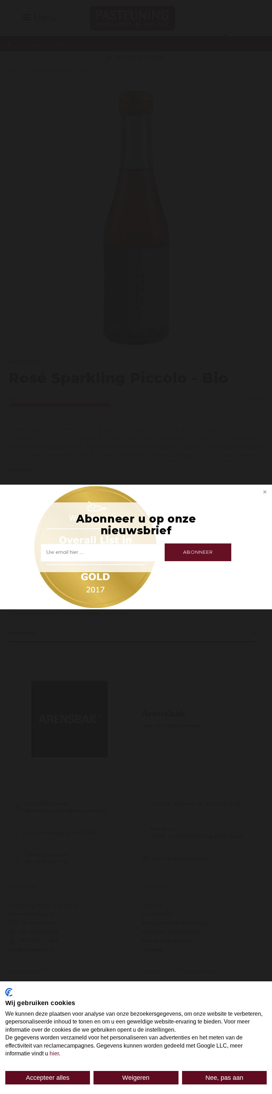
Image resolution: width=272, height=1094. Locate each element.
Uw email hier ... (64, 552)
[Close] (264, 492)
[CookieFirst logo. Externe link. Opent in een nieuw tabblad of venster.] (8, 992)
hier (54, 1053)
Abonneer (197, 552)
